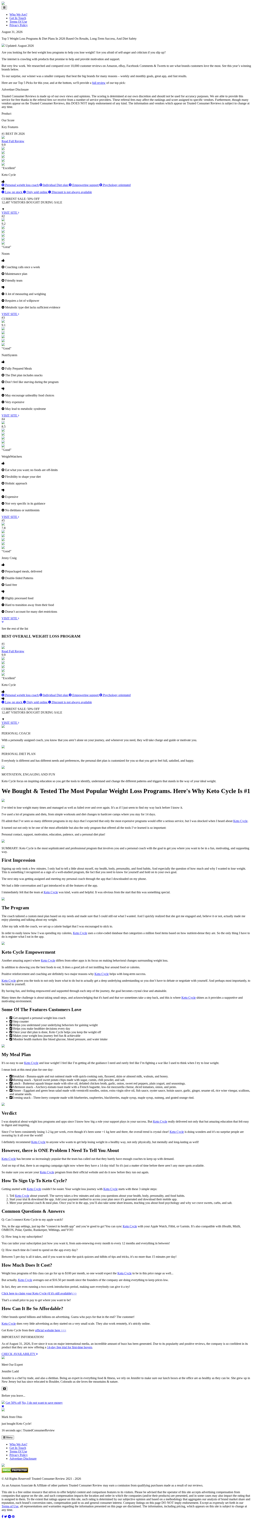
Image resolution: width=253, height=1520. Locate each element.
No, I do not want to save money (42, 1402)
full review (99, 82)
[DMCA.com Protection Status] (15, 1472)
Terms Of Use (18, 21)
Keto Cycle (240, 821)
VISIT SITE (10, 212)
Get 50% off (13, 1402)
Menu (8, 1437)
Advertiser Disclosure (23, 1458)
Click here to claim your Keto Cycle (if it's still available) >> (39, 1293)
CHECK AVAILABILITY (19, 1354)
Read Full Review (13, 141)
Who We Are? (18, 14)
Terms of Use (10, 1506)
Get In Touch (17, 18)
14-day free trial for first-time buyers (69, 1347)
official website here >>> (50, 1330)
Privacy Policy (18, 25)
